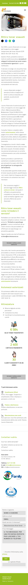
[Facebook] (23, 3)
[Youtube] (25, 3)
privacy (4, 554)
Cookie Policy (6, 579)
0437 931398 (15, 3)
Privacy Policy (6, 577)
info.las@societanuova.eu (13, 465)
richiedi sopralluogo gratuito (14, 243)
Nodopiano (10, 581)
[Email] (20, 3)
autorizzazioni (10, 132)
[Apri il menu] (25, 10)
